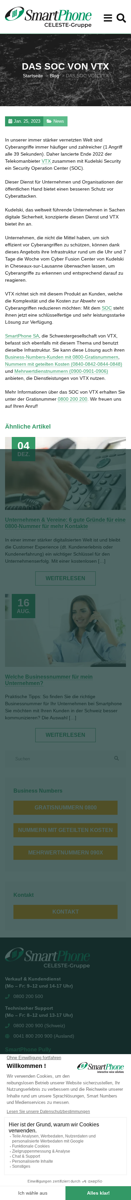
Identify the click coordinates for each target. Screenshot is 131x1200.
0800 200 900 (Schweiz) (39, 1025)
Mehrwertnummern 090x (65, 852)
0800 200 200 (72, 399)
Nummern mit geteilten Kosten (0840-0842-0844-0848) (63, 364)
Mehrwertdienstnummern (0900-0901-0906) (61, 371)
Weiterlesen (65, 578)
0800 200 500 (28, 996)
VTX (47, 161)
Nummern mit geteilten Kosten (65, 830)
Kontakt (65, 912)
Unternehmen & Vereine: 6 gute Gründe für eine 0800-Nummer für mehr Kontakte (65, 523)
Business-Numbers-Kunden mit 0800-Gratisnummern (61, 357)
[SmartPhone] (48, 16)
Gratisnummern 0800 (66, 807)
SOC (107, 308)
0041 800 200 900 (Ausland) (43, 1036)
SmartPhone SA (22, 335)
